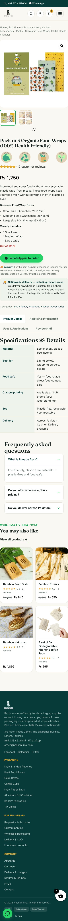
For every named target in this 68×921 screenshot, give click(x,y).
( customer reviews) (31, 166)
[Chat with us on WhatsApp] (7, 913)
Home (3, 27)
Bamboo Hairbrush (15, 642)
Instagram (23, 751)
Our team (9, 866)
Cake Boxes (11, 777)
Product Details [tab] (12, 318)
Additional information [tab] (44, 318)
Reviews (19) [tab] (44, 328)
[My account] (40, 13)
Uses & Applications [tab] (15, 328)
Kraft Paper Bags (14, 789)
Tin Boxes (10, 806)
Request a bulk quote (17, 822)
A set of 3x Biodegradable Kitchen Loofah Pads (48, 648)
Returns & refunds (15, 877)
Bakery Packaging (15, 800)
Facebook (9, 751)
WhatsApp (36, 3)
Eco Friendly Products (26, 306)
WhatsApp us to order (24, 258)
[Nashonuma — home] (8, 13)
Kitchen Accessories (52, 306)
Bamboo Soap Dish (15, 584)
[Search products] (31, 13)
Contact (9, 889)
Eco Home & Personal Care (24, 27)
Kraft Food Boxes (14, 772)
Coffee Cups (11, 783)
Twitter (35, 751)
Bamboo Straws (48, 584)
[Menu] (60, 13)
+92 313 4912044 (15, 3)
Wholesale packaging (17, 833)
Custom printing (13, 827)
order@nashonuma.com (18, 744)
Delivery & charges (15, 872)
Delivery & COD (13, 839)
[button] (62, 46)
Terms (18, 915)
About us (9, 860)
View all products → (14, 539)
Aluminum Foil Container (18, 795)
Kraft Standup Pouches (18, 766)
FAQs (7, 883)
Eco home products (15, 845)
